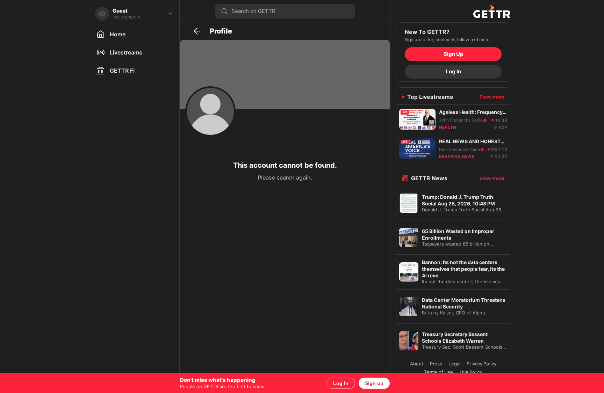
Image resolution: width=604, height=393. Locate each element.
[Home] (453, 11)
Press (436, 363)
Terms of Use (438, 372)
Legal (454, 363)
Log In (340, 383)
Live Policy (471, 372)
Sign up (374, 383)
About (417, 363)
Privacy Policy (481, 363)
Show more (492, 97)
